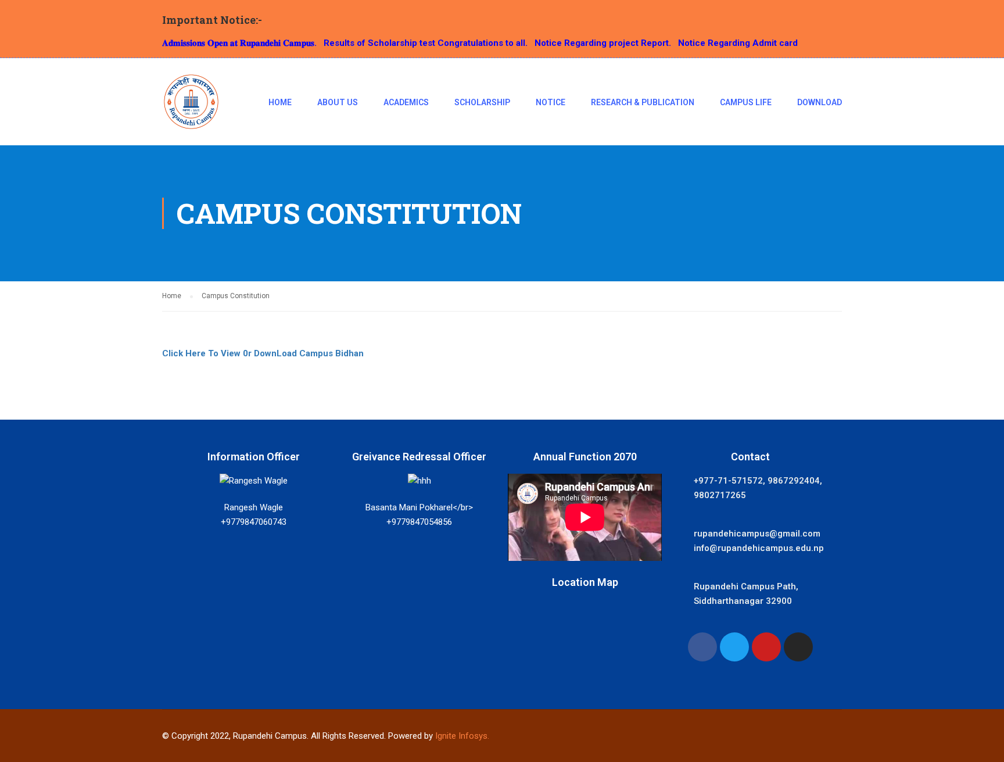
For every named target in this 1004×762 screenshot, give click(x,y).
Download (819, 102)
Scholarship (482, 102)
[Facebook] (702, 646)
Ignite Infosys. (462, 736)
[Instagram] (798, 646)
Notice (550, 102)
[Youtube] (766, 646)
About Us (337, 102)
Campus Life (746, 102)
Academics (406, 102)
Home (280, 102)
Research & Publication (642, 102)
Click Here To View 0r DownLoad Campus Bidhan (263, 353)
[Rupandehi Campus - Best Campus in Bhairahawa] (191, 107)
